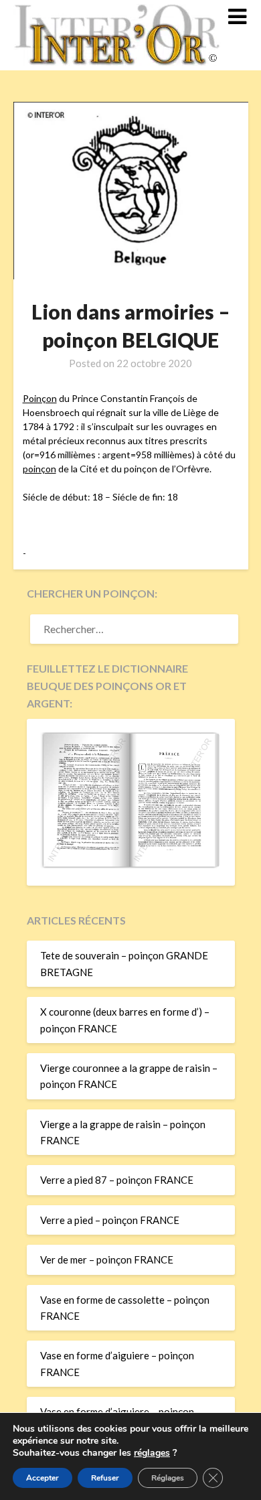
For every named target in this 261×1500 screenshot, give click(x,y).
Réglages (167, 1478)
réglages (152, 1453)
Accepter (42, 1478)
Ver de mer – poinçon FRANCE (106, 1259)
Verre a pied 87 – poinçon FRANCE (116, 1180)
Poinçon (40, 398)
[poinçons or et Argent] (131, 864)
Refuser (105, 1478)
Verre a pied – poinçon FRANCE (109, 1220)
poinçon (39, 468)
